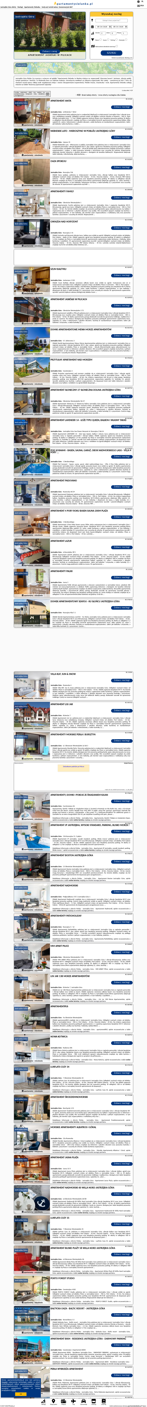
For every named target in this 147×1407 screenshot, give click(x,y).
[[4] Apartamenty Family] (32, 203)
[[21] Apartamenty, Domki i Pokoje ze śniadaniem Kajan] (32, 807)
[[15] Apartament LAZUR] (32, 553)
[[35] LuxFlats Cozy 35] (32, 1230)
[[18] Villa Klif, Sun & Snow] (32, 686)
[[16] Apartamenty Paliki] (32, 583)
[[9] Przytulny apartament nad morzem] (32, 371)
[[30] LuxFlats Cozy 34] (32, 1078)
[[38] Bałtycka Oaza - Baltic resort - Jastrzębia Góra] (32, 1320)
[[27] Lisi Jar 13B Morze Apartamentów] (32, 988)
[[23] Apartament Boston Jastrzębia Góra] (32, 867)
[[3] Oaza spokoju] (32, 173)
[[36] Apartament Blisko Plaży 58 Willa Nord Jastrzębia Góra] (32, 1260)
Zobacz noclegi (122, 107)
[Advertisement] (73, 650)
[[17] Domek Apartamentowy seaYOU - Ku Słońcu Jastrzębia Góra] (32, 613)
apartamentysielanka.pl (73, 4)
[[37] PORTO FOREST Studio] (32, 1290)
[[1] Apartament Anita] (32, 112)
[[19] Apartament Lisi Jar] (32, 716)
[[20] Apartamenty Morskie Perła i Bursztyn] (32, 746)
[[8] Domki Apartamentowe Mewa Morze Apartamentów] (32, 341)
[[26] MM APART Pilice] (32, 958)
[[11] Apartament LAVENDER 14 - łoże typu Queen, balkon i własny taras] (32, 432)
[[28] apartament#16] (32, 1018)
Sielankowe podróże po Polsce (73, 767)
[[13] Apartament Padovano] (32, 492)
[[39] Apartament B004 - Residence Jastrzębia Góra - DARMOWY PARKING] (32, 1350)
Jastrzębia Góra (21, 103)
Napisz (144, 1406)
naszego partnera (104, 820)
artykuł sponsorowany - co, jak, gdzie (122, 789)
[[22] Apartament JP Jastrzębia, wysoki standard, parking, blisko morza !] (32, 837)
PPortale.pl (11, 1406)
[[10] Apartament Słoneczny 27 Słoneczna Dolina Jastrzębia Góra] (32, 402)
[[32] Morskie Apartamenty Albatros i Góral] (32, 1139)
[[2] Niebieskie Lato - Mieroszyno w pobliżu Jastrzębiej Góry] (32, 143)
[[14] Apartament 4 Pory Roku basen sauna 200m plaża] (32, 522)
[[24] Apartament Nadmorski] (32, 897)
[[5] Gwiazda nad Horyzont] (32, 233)
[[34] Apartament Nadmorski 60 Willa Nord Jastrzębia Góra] (32, 1199)
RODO (13, 1390)
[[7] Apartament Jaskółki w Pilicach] (32, 311)
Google (4, 1382)
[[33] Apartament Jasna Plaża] (32, 1169)
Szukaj (111, 53)
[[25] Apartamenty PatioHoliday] (32, 927)
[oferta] (23, 125)
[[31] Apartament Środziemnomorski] (32, 1109)
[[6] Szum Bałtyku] (32, 281)
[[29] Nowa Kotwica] (32, 1048)
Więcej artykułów (18, 763)
